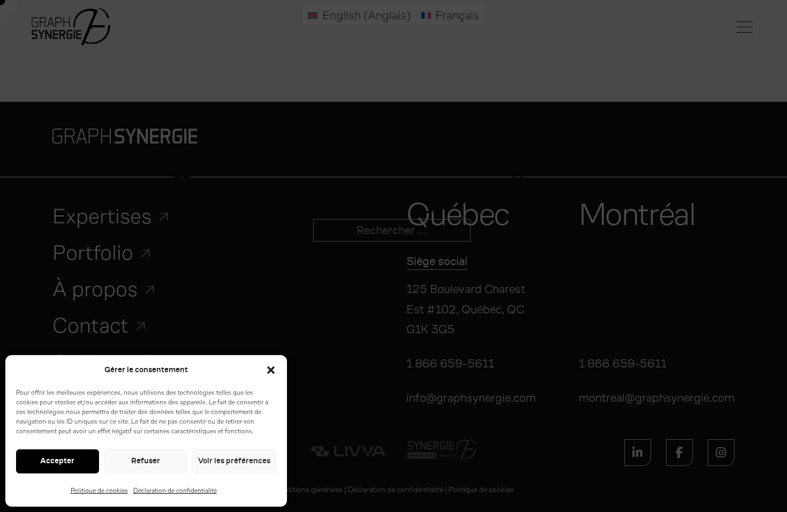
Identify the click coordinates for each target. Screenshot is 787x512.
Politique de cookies (99, 490)
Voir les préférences (234, 461)
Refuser (145, 461)
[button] (271, 370)
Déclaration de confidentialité (175, 490)
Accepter (57, 461)
